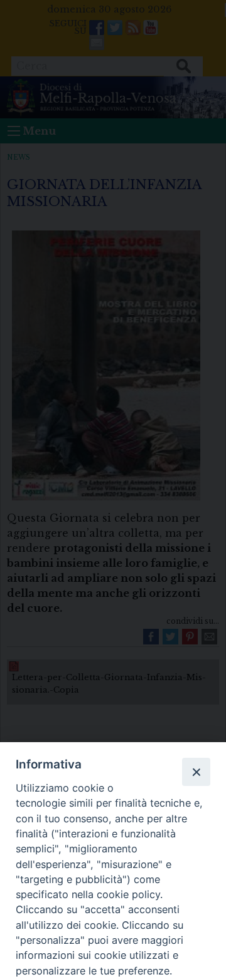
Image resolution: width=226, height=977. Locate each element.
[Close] (196, 771)
